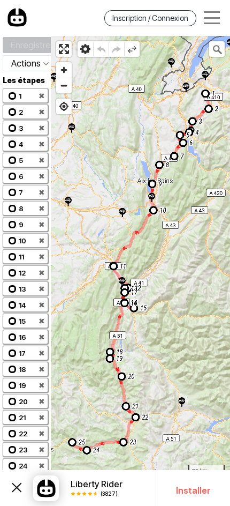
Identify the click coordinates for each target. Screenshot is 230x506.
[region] (140, 271)
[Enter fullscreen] (64, 49)
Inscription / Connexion (150, 18)
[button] (25, 95)
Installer (193, 490)
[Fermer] (16, 488)
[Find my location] (64, 106)
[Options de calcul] (85, 49)
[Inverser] (132, 49)
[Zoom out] (64, 85)
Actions (26, 63)
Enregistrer (32, 45)
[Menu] (212, 18)
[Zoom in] (64, 70)
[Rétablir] (116, 49)
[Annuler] (101, 49)
